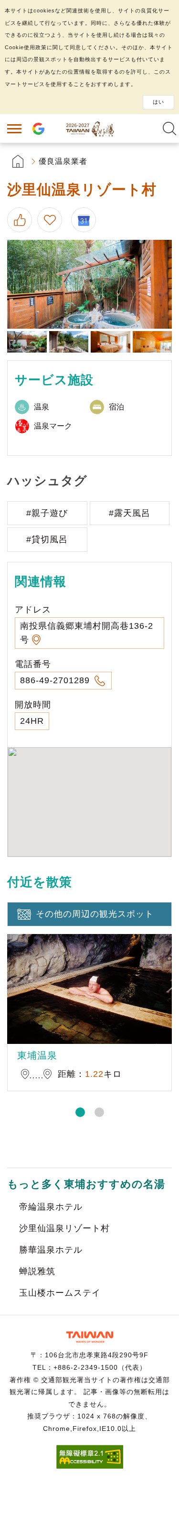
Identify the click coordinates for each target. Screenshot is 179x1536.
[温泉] (27, 342)
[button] (80, 1112)
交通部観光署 (90, 1337)
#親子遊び (47, 513)
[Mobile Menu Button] (14, 128)
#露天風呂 (129, 513)
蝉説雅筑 (37, 1271)
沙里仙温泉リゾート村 (64, 1228)
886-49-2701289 (56, 680)
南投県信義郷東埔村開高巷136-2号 (86, 632)
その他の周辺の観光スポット (95, 914)
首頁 (18, 161)
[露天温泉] (89, 284)
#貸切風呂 (47, 539)
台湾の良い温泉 (89, 129)
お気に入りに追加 (51, 219)
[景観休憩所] (69, 342)
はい (158, 102)
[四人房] (110, 342)
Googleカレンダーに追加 (87, 219)
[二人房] (152, 342)
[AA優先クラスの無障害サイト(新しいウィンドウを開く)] (89, 1466)
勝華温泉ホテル (51, 1250)
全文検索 (169, 128)
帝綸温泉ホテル (51, 1207)
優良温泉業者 (63, 161)
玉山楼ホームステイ (60, 1293)
